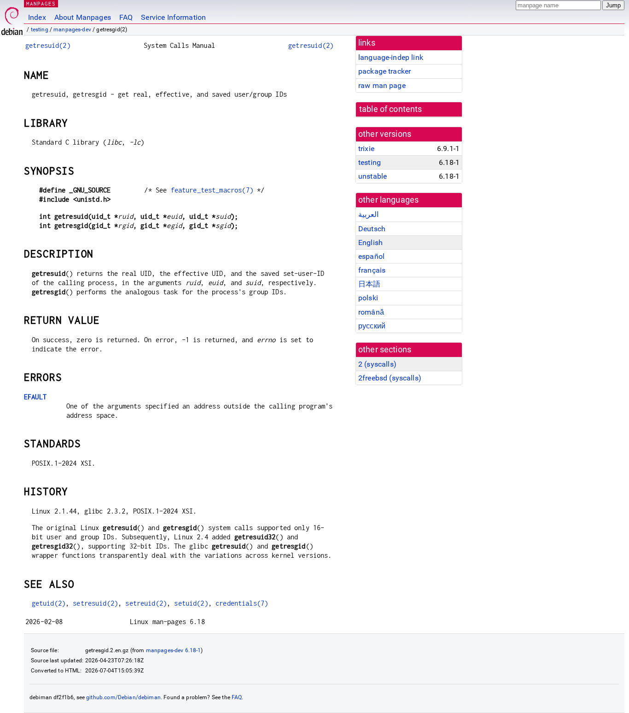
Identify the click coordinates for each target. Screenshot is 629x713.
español (371, 256)
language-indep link (390, 57)
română (371, 312)
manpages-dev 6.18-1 (173, 650)
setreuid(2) (146, 603)
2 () (377, 364)
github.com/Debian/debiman (123, 697)
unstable (372, 176)
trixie (366, 148)
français (371, 270)
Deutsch (371, 228)
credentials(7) (241, 603)
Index (37, 17)
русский (371, 325)
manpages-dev (72, 29)
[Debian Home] (11, 18)
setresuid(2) (95, 603)
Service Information (173, 17)
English (370, 242)
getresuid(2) (47, 45)
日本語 (369, 284)
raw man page (382, 85)
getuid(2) (48, 603)
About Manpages (82, 17)
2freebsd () (389, 378)
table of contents (390, 109)
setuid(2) (191, 603)
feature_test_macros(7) (212, 190)
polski (368, 297)
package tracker (384, 71)
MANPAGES (41, 3)
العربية (368, 214)
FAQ (126, 17)
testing (39, 29)
